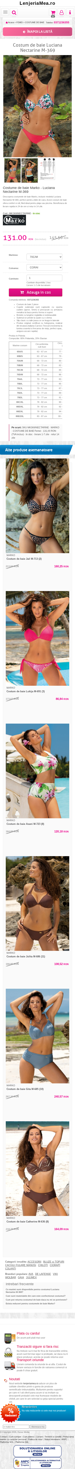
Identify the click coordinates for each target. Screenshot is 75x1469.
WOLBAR (10, 1277)
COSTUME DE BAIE (34, 22)
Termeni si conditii (53, 1437)
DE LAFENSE (43, 1274)
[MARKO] (14, 220)
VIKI (55, 1274)
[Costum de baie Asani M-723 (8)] (37, 771)
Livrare (39, 1437)
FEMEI (19, 22)
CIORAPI (55, 1265)
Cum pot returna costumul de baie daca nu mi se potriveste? (36, 1300)
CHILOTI (43, 1265)
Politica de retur (35, 1439)
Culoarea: (14, 268)
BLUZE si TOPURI (53, 1262)
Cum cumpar (15, 1437)
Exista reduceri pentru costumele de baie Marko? (30, 1303)
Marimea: (13, 255)
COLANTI (10, 1268)
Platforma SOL (7, 1442)
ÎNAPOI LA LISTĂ (39, 31)
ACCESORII (34, 1262)
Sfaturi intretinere (52, 1439)
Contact (4, 1437)
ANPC (64, 1439)
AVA (30, 1274)
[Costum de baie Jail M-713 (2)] (37, 505)
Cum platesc (29, 1437)
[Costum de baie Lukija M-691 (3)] (37, 638)
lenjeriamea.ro (30, 1383)
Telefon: (57, 22)
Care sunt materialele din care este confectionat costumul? (36, 1296)
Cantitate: (14, 279)
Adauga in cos (38, 292)
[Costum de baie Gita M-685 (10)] (37, 1036)
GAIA (21, 1277)
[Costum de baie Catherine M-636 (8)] (37, 1168)
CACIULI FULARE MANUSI (20, 1265)
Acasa (11, 22)
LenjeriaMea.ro (37, 3)
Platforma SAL (22, 1442)
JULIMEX (31, 1277)
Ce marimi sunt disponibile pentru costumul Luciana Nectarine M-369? (32, 1290)
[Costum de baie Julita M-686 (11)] (37, 903)
